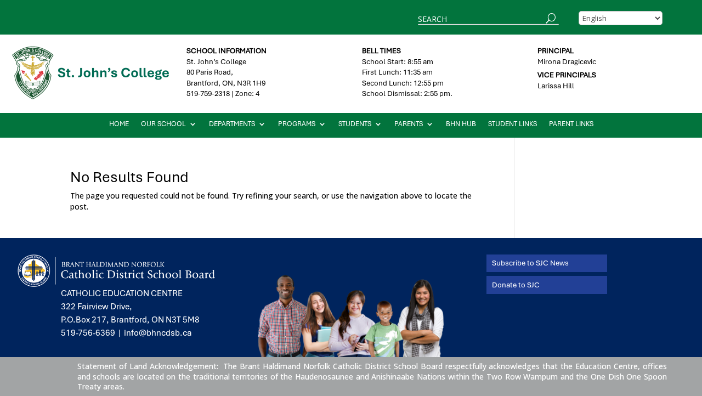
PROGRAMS (296, 124)
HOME (119, 124)
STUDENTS (354, 124)
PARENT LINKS (571, 124)
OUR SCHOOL (163, 124)
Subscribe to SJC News (530, 263)
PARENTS (408, 124)
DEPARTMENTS (232, 124)
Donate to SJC (516, 285)
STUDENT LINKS (512, 124)
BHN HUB (461, 124)
